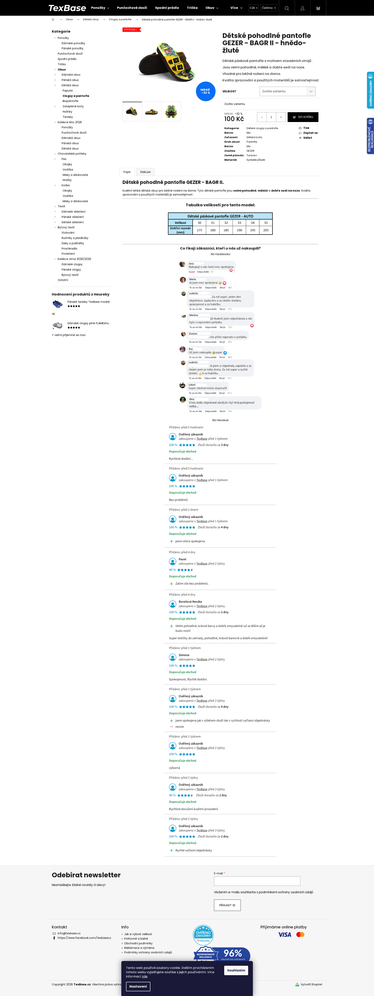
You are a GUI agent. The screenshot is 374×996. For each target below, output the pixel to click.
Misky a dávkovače (75, 175)
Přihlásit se (227, 905)
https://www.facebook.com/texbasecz (84, 938)
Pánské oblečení (73, 217)
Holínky (67, 112)
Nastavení (138, 986)
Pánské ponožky (72, 48)
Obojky (67, 164)
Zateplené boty (73, 106)
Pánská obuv (70, 80)
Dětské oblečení (73, 222)
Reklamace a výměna (139, 948)
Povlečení (68, 254)
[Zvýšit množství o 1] (280, 117)
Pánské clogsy (71, 270)
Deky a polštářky (73, 243)
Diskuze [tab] (145, 172)
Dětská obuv (70, 85)
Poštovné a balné (136, 939)
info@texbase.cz (69, 933)
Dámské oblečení (73, 212)
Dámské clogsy (72, 264)
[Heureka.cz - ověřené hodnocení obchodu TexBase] (203, 935)
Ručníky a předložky (75, 238)
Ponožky (63, 38)
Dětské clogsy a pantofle (262, 128)
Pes (64, 159)
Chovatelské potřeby (72, 154)
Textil (61, 206)
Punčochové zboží (70, 54)
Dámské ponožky (73, 43)
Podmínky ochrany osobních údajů (148, 952)
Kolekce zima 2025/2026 (74, 259)
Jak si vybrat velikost (138, 934)
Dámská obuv (71, 75)
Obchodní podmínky (138, 943)
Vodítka (68, 170)
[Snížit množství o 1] (262, 117)
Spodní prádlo (67, 59)
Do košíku (305, 117)
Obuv (62, 70)
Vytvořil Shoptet (311, 984)
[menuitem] (100, 8)
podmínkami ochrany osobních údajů (286, 892)
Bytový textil (66, 227)
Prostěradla (69, 249)
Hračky (67, 180)
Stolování (68, 233)
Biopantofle (70, 101)
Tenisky (68, 117)
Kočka (66, 185)
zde (144, 976)
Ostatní (63, 280)
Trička (62, 64)
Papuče (68, 91)
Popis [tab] (127, 172)
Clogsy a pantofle (76, 96)
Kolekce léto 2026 (70, 122)
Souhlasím (236, 970)
